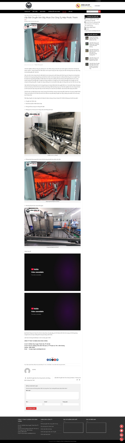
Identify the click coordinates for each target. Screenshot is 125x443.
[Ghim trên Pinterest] (55, 360)
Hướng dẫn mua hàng (54, 11)
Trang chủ (27, 11)
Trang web (65, 401)
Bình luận (28, 390)
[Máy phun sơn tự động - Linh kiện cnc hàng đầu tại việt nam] (37, 6)
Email (45, 401)
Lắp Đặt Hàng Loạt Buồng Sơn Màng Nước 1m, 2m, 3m (94, 59)
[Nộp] (99, 11)
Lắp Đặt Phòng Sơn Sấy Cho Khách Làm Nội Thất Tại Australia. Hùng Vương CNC (94, 52)
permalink (63, 364)
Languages (97, 5)
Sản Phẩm (42, 11)
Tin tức (64, 11)
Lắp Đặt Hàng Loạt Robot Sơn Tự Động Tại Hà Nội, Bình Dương (94, 44)
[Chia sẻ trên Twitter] (50, 360)
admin (37, 21)
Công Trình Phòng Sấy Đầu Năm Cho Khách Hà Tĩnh (93, 38)
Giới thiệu (35, 11)
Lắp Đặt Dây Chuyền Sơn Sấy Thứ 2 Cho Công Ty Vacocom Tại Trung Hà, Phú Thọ (94, 66)
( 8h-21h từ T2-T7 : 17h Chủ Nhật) (86, 6)
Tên (27, 401)
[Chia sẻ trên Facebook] (48, 360)
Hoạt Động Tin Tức (28, 15)
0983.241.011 (85, 5)
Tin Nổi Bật (35, 15)
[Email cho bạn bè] (52, 360)
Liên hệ (70, 11)
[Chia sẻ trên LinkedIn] (57, 360)
